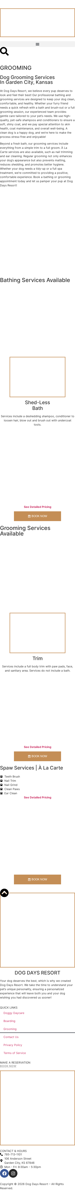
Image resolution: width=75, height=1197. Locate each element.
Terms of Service (14, 1053)
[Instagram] (13, 1173)
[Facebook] (4, 1173)
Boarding (9, 1021)
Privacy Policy (12, 1045)
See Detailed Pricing (37, 507)
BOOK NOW (8, 1066)
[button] (37, 44)
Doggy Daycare (13, 1013)
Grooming (10, 1029)
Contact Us (10, 1037)
